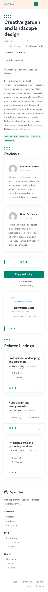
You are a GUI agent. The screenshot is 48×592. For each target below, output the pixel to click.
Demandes (26, 581)
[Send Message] (39, 329)
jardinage (35, 137)
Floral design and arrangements (19, 404)
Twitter (9, 563)
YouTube (10, 567)
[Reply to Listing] (35, 388)
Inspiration (11, 538)
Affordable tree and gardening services (21, 444)
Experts (40, 581)
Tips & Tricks (12, 542)
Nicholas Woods (16, 366)
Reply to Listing (24, 274)
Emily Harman (15, 411)
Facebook (11, 559)
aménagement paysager (16, 137)
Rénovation (11, 525)
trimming (9, 140)
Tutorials (10, 546)
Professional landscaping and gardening (24, 359)
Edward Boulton (24, 308)
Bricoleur (10, 516)
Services (40, 586)
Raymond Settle (16, 451)
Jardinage (8, 41)
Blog (15, 581)
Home (28, 586)
